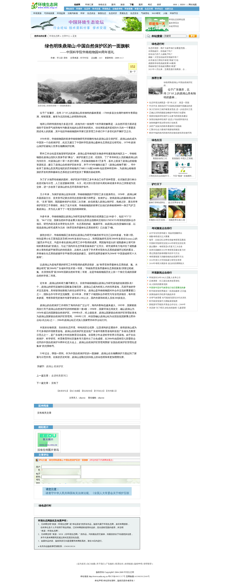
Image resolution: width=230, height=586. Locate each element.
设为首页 (82, 563)
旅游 (123, 4)
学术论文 (159, 8)
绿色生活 (102, 4)
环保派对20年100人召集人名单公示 (164, 277)
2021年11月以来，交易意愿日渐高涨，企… (167, 69)
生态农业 (91, 13)
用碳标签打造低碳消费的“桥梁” (162, 66)
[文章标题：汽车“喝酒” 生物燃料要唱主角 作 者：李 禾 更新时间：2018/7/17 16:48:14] (183, 173)
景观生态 (124, 13)
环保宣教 (129, 8)
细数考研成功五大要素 (159, 236)
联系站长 (119, 563)
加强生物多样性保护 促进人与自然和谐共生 (168, 119)
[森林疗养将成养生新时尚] (158, 200)
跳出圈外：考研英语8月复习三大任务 (166, 246)
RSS (175, 4)
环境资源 (37, 13)
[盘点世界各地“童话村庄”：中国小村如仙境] (177, 200)
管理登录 (148, 563)
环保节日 (174, 13)
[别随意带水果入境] (177, 217)
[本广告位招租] (86, 30)
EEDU (183, 4)
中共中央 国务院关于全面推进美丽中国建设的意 (170, 105)
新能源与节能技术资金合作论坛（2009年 (167, 304)
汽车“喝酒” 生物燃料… (183, 175)
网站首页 (70, 8)
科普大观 (139, 8)
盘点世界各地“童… (176, 202)
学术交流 (96, 8)
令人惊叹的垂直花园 (158, 284)
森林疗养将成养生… (158, 202)
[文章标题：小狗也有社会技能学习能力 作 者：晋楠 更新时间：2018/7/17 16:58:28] (160, 173)
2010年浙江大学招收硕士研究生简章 (165, 260)
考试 (150, 4)
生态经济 (113, 13)
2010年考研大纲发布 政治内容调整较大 (166, 263)
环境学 (79, 8)
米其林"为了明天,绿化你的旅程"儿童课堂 (167, 307)
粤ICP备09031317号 (116, 576)
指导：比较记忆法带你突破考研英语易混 (167, 239)
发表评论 (63, 390)
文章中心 (66, 35)
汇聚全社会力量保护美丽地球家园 (164, 129)
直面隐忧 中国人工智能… (183, 158)
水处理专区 (174, 26)
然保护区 (58, 366)
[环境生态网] (44, 8)
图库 (141, 4)
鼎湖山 (49, 366)
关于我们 (100, 563)
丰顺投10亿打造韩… (158, 219)
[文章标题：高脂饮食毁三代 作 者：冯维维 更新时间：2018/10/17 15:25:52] (160, 156)
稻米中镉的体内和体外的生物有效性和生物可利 (170, 132)
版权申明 (138, 563)
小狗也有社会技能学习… (160, 175)
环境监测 (61, 13)
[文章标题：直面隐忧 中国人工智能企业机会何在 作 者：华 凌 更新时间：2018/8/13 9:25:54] (183, 156)
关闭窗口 (111, 390)
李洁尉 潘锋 (62, 57)
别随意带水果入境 (177, 219)
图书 (113, 4)
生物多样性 (117, 8)
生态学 (87, 8)
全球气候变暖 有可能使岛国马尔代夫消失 (167, 297)
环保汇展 (89, 4)
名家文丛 (169, 8)
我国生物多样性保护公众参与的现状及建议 (168, 116)
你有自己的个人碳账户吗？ (160, 54)
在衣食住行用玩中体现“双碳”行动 (163, 60)
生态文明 (149, 8)
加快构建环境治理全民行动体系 (163, 122)
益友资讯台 (174, 22)
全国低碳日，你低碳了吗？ (160, 51)
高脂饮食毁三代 (160, 158)
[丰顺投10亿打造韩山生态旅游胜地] (158, 217)
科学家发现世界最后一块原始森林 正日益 (167, 290)
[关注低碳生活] (157, 30)
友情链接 (129, 563)
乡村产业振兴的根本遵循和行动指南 (165, 126)
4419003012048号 (142, 576)
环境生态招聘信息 (177, 19)
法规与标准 (73, 13)
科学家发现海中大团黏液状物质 (163, 301)
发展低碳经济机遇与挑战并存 (162, 294)
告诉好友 (87, 390)
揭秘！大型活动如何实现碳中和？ (163, 57)
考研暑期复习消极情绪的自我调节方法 (166, 256)
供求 (159, 4)
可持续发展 (49, 13)
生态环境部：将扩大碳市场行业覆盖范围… (167, 48)
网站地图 (193, 4)
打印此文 (99, 390)
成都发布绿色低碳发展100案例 (162, 63)
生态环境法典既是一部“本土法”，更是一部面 (169, 102)
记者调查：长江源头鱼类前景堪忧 (164, 280)
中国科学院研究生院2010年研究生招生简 (167, 243)
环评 (82, 13)
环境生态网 (54, 35)
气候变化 (145, 13)
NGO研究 (156, 13)
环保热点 (106, 8)
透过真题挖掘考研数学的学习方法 (164, 253)
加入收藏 (75, 390)
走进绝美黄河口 (59, 375)
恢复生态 (102, 13)
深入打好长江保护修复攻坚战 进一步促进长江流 (170, 109)
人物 (165, 13)
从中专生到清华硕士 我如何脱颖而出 (165, 233)
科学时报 (84, 57)
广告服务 (110, 563)
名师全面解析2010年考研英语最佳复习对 (167, 249)
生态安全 (134, 13)
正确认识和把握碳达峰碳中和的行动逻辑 (167, 112)
